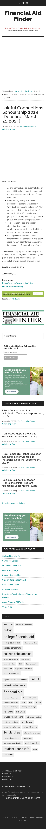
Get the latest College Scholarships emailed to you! (20, 347)
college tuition (25, 659)
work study (8, 755)
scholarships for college (32, 733)
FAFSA (34, 679)
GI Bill (23, 702)
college (8, 630)
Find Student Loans (10, 584)
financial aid (13, 692)
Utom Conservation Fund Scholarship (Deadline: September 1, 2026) (23, 413)
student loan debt (32, 743)
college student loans (11, 659)
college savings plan (12, 643)
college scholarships (17, 654)
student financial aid (12, 738)
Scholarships (16, 299)
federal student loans (14, 685)
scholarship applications (12, 727)
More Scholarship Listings (13, 503)
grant (30, 702)
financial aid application (12, 698)
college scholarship (13, 648)
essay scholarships (11, 673)
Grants (38, 702)
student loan (28, 738)
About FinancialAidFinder (13, 602)
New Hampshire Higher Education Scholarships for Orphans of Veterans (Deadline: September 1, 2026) (21, 458)
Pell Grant (8, 712)
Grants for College (10, 570)
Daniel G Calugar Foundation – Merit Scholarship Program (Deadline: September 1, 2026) (19, 482)
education (8, 669)
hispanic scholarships (11, 707)
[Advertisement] (23, 61)
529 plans (8, 624)
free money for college (11, 702)
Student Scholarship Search (14, 580)
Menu (25, 3)
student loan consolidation (12, 743)
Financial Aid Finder (23, 16)
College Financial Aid (11, 556)
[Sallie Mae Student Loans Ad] (23, 395)
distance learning (31, 664)
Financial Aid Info (10, 589)
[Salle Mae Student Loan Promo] (23, 296)
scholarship (27, 722)
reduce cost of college (34, 717)
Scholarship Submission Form (23, 797)
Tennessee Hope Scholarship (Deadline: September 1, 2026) (19, 435)
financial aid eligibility (29, 698)
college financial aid (19, 637)
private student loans (13, 717)
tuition (35, 749)
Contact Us (7, 607)
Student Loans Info (16, 749)
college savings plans (30, 643)
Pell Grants (20, 712)
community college (9, 664)
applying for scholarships (24, 625)
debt (20, 664)
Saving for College (10, 561)
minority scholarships (29, 707)
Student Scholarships (11, 575)
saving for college (11, 722)
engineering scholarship (23, 668)
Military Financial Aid (11, 565)
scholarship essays (30, 727)
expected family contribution (15, 680)
